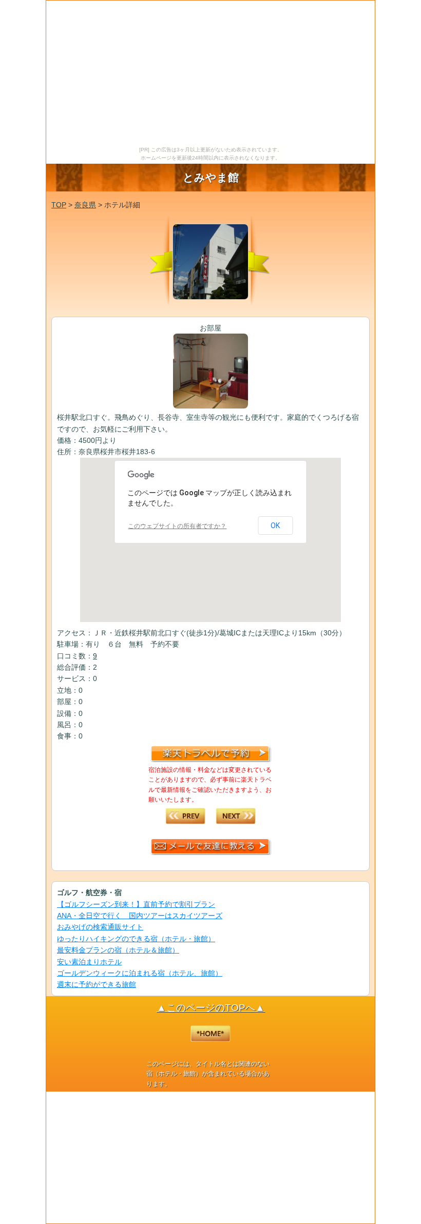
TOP (58, 205)
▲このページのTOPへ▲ (211, 1007)
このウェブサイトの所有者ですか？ (177, 526)
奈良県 (85, 205)
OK (275, 525)
